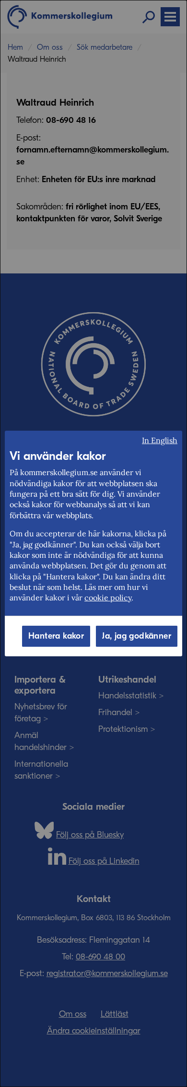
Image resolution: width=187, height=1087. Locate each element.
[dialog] (93, 543)
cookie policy (107, 597)
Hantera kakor (56, 636)
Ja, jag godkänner (136, 636)
